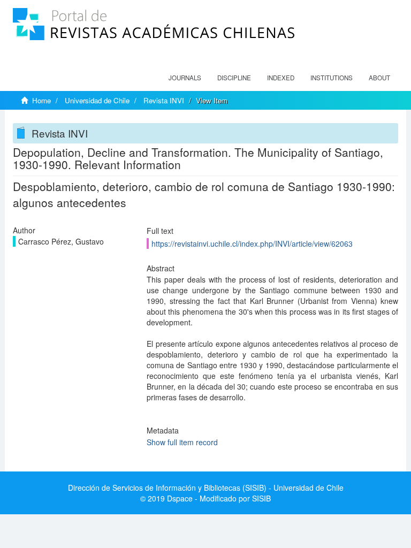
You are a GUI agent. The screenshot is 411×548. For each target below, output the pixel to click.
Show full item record (182, 442)
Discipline (234, 77)
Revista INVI (163, 100)
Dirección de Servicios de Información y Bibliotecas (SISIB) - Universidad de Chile (206, 487)
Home (41, 100)
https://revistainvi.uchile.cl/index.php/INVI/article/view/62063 (252, 243)
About (379, 77)
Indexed (280, 77)
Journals (185, 77)
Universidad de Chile (97, 100)
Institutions (331, 77)
